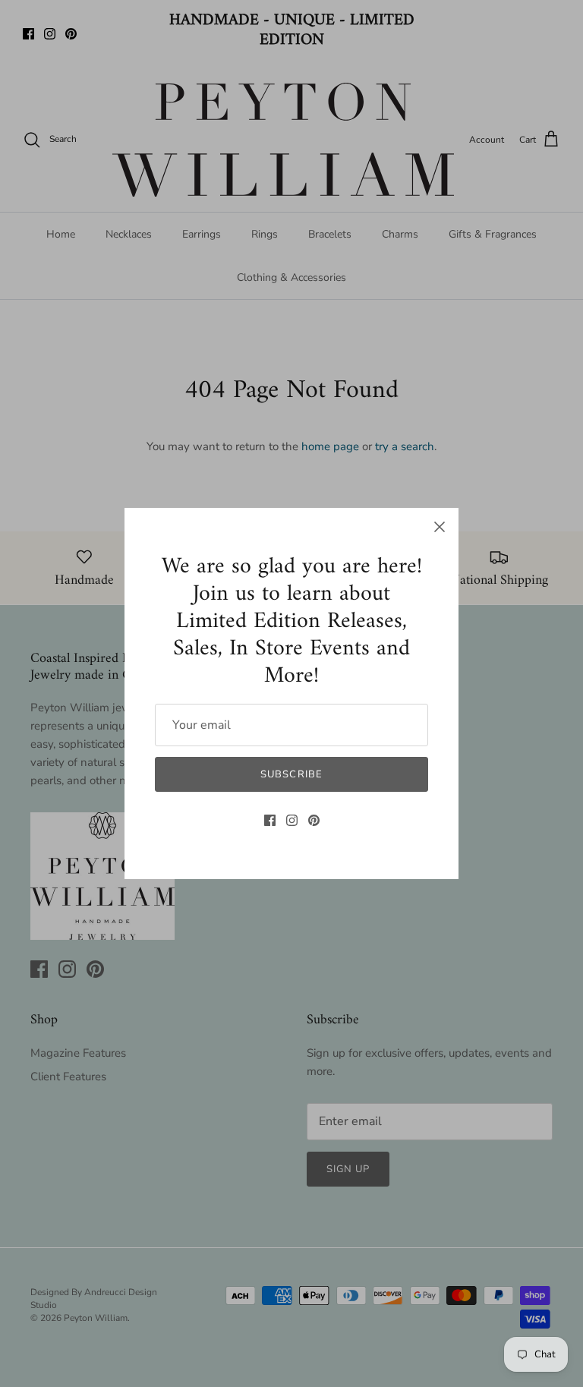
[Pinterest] (314, 820)
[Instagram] (292, 820)
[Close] (439, 527)
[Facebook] (270, 820)
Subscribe (291, 774)
